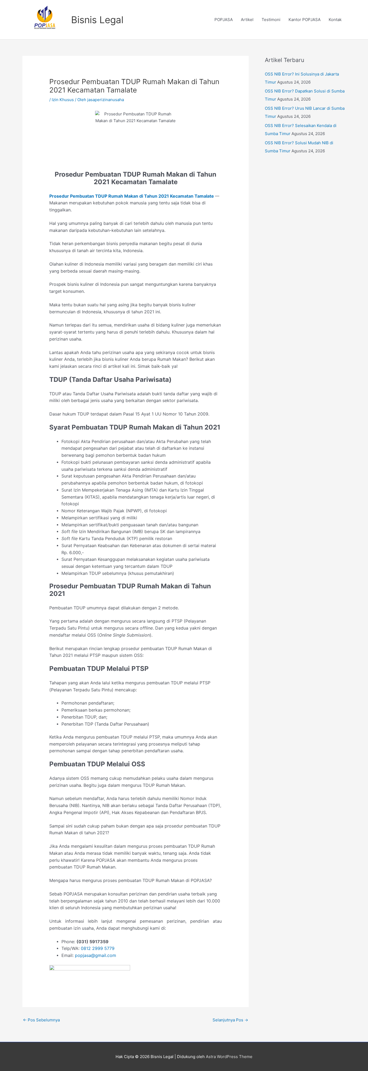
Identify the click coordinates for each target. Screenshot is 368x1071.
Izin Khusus (63, 99)
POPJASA (223, 19)
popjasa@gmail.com (95, 955)
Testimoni (271, 19)
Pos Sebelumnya (41, 1019)
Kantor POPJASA (305, 19)
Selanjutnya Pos (230, 1019)
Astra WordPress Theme (229, 1056)
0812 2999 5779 (97, 948)
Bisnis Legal (97, 19)
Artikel (247, 19)
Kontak (335, 19)
